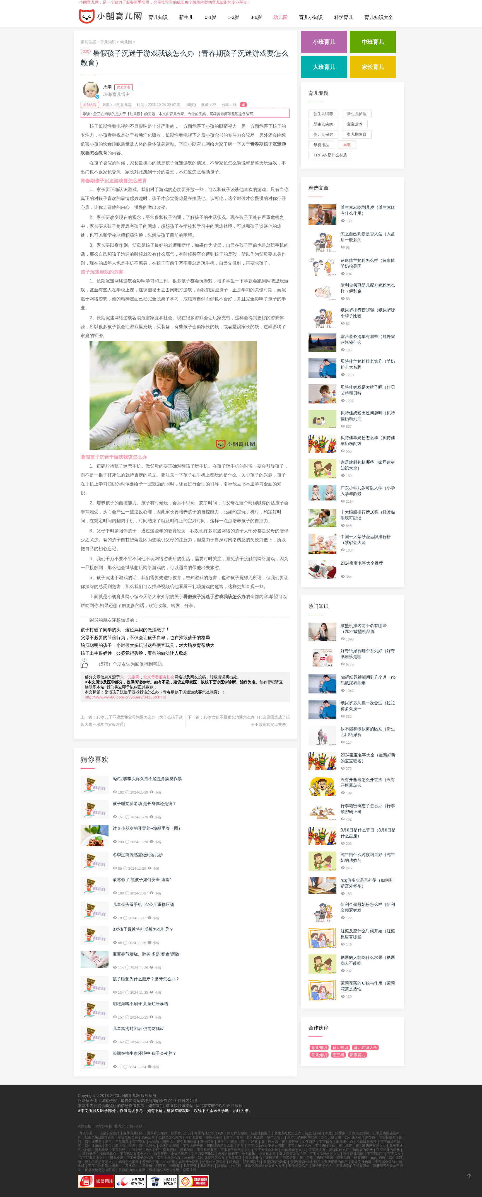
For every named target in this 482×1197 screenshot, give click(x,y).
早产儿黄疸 (193, 1138)
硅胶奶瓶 (360, 1158)
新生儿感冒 (249, 1142)
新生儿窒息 (93, 1142)
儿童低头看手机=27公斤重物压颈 (143, 904)
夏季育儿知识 (157, 1133)
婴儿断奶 (101, 1150)
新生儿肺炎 (147, 1146)
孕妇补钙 (152, 1150)
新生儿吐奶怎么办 (287, 1133)
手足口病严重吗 (203, 1154)
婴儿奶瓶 (306, 1158)
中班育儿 (373, 42)
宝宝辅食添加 (385, 1162)
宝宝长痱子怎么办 (140, 1158)
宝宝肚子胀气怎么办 (236, 1150)
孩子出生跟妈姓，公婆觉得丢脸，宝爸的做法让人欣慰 (134, 653)
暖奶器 (234, 1162)
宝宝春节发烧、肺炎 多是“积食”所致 (146, 954)
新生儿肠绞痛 (187, 1142)
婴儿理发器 (269, 1142)
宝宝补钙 (118, 1150)
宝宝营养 (355, 124)
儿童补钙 (135, 1150)
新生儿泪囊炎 (227, 1142)
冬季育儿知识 (204, 1133)
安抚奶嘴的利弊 (275, 1162)
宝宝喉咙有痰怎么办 (135, 1154)
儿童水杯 (128, 1166)
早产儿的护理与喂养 (302, 1138)
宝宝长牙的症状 (388, 1150)
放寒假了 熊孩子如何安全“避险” (142, 879)
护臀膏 (175, 1166)
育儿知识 (158, 17)
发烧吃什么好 (339, 1150)
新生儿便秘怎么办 (211, 1158)
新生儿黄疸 (234, 1138)
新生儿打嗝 (313, 1133)
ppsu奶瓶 (378, 1158)
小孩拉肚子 (87, 1154)
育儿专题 (319, 93)
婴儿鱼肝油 (253, 1158)
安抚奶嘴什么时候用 (305, 1162)
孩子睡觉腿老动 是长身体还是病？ (145, 803)
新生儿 (186, 17)
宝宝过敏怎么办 (299, 1146)
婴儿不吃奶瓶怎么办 (100, 1162)
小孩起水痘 (267, 1154)
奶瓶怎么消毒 (129, 1162)
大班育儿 (324, 67)
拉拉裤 (236, 1166)
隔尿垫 (222, 1166)
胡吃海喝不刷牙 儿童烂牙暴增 (140, 1003)
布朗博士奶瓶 (189, 1162)
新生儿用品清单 (117, 1142)
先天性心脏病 (169, 1146)
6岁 (220, 1133)
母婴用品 (321, 144)
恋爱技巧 (189, 1170)
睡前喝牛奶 (344, 1142)
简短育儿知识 (237, 1133)
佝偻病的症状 (363, 1150)
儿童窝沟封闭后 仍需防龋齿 (138, 1028)
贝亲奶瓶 (289, 1158)
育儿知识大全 (379, 17)
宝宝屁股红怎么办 (92, 1158)
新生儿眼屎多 (335, 1133)
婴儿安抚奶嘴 (361, 1162)
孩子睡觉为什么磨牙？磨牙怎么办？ (146, 978)
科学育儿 (343, 17)
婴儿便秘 (186, 1150)
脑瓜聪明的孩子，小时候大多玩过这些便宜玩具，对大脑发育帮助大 (148, 645)
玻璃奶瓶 (272, 1158)
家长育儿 (373, 67)
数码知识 (121, 1126)
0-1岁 (210, 17)
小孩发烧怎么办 (293, 1150)
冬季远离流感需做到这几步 (138, 854)
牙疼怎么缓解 (359, 1133)
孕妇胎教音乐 (128, 1138)
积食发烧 (116, 1158)
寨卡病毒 (207, 1142)
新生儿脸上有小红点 (120, 1146)
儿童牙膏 (190, 1166)
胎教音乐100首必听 (99, 1138)
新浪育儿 (357, 1055)
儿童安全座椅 (110, 1133)
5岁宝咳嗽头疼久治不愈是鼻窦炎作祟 (147, 778)
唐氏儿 (168, 1142)
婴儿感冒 (345, 1146)
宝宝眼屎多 (387, 1138)
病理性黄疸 (214, 1138)
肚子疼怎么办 (322, 1166)
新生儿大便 (353, 1138)
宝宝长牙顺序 (207, 1150)
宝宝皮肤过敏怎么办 (325, 1154)
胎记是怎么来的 (170, 1138)
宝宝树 (338, 1055)
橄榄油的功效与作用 (164, 1170)
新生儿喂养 (323, 114)
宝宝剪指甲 (375, 1154)
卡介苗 (154, 1142)
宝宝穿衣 (139, 1142)
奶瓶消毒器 (325, 1158)
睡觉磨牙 (160, 1154)
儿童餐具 (235, 1158)
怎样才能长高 (228, 1154)
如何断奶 (308, 1142)
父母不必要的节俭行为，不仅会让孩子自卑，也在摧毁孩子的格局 (145, 637)
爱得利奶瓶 (150, 1162)
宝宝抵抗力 (317, 1150)
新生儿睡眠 (93, 1146)
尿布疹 (189, 1158)
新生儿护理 (357, 114)
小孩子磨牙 (179, 1154)
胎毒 (240, 1146)
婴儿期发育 (357, 134)
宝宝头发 (394, 1154)
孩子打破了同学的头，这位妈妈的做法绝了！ (125, 629)
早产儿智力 (275, 1138)
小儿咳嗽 (248, 1154)
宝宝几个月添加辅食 (103, 1166)
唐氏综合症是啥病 (220, 1146)
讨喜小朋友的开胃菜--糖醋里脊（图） (147, 828)
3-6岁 (256, 17)
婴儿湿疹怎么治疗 (292, 1154)
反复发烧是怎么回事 (100, 1170)
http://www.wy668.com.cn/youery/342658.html (125, 697)
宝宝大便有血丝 (266, 1150)
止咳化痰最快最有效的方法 (265, 1166)
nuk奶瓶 (169, 1162)
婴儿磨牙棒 (290, 1142)
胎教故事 (148, 1138)
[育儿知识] (110, 17)
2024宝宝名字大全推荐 (362, 563)
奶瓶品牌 (343, 1158)
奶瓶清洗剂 (251, 1162)
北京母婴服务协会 (159, 677)
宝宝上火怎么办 (168, 1158)
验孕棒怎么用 (298, 1166)
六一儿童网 (129, 677)
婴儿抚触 (169, 1150)
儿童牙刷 (207, 1166)
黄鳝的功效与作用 (132, 1170)
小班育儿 (324, 42)
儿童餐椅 (145, 1166)
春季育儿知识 (133, 1133)
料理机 (161, 1166)
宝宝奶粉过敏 (325, 1146)
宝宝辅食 (325, 1142)
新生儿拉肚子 (261, 1133)
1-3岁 (233, 17)
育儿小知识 (311, 17)
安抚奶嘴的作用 (336, 1162)
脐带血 (370, 1138)
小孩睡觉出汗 (366, 1142)
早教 (347, 144)
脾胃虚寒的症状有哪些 (352, 1166)
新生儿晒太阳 (331, 1138)
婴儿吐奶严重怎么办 (371, 1146)
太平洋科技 (103, 1126)
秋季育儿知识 (181, 1133)
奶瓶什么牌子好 (214, 1162)
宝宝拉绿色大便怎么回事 (265, 1146)
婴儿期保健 (323, 134)
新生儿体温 (255, 1138)
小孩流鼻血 (108, 1154)
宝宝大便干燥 (193, 1146)
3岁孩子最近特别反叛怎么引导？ (143, 929)
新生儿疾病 (323, 124)
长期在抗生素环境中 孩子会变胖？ (145, 1053)
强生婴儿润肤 (353, 1154)
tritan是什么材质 (330, 155)
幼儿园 (280, 17)
